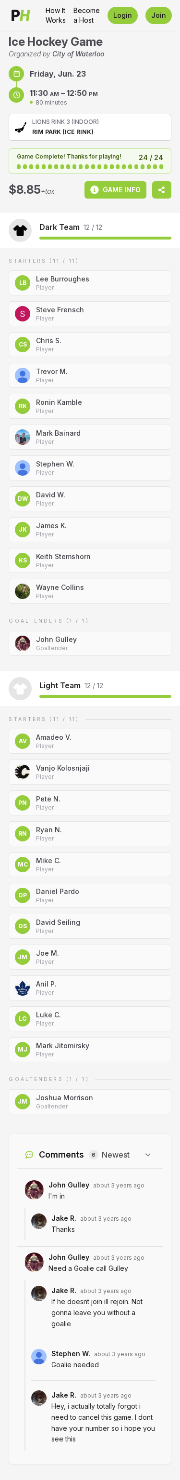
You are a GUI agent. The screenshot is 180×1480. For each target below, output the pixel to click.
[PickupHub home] (21, 15)
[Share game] (161, 190)
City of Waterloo (78, 54)
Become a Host (86, 15)
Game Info (122, 190)
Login (122, 15)
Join (158, 15)
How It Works (56, 15)
